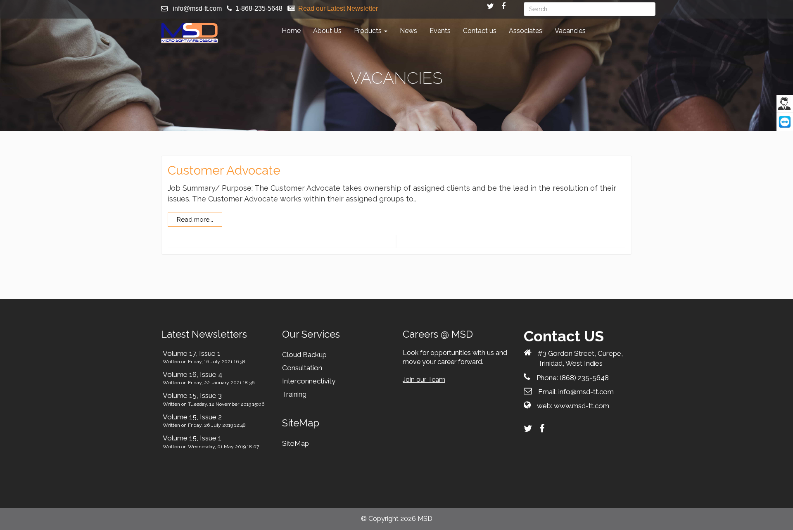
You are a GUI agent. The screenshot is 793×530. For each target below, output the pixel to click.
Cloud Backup (304, 354)
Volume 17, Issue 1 (192, 353)
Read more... (195, 219)
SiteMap (295, 443)
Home (291, 31)
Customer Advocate (224, 170)
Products (368, 31)
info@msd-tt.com (197, 8)
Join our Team (424, 379)
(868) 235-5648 (584, 378)
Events (440, 31)
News (408, 31)
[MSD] (189, 33)
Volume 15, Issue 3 (192, 395)
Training (294, 394)
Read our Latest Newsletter (338, 8)
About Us (327, 31)
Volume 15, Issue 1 (192, 438)
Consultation (302, 368)
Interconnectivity (308, 381)
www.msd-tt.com (581, 406)
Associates (525, 31)
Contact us (479, 31)
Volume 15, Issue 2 (192, 417)
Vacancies (570, 31)
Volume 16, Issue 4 (192, 374)
